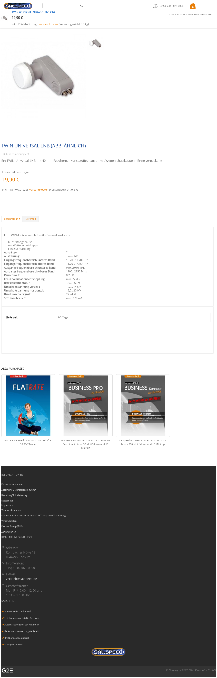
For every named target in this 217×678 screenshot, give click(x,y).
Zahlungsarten (8, 532)
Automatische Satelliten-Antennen (21, 625)
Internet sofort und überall (17, 611)
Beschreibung (12, 219)
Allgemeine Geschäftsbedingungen (18, 490)
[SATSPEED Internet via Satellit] (18, 6)
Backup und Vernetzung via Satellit (21, 631)
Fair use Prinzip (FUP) (12, 526)
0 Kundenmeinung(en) (16, 154)
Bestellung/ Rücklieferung (14, 495)
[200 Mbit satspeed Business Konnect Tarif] (143, 406)
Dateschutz (7, 501)
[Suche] (81, 5)
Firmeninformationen (12, 484)
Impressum (7, 505)
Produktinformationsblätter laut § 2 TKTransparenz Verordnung (33, 516)
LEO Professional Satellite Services (21, 618)
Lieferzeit (30, 219)
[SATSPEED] (108, 652)
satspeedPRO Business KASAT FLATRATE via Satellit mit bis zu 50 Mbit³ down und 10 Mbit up (85, 444)
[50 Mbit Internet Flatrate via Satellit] (28, 406)
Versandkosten (48, 24)
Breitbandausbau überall (16, 638)
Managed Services (13, 645)
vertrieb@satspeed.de (21, 579)
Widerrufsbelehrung (11, 510)
